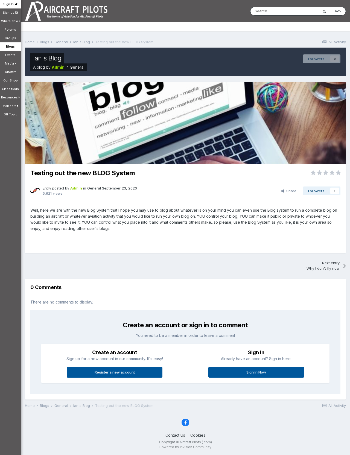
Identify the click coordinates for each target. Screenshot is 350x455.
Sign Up (9, 12)
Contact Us (175, 435)
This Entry (303, 11)
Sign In (9, 4)
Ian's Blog (47, 58)
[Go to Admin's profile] (35, 190)
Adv (338, 11)
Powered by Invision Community (185, 447)
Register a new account (115, 372)
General (77, 67)
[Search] (324, 11)
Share (290, 191)
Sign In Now (256, 372)
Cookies (197, 435)
